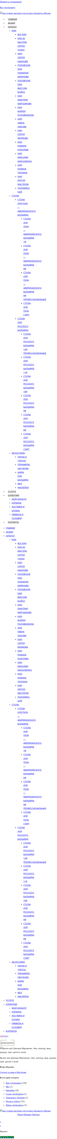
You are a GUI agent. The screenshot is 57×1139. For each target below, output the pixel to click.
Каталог (12, 26)
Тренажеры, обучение (15, 1098)
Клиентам (13, 495)
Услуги (12, 491)
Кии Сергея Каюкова (23, 57)
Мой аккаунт (19, 499)
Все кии (22, 34)
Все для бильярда (7, 7)
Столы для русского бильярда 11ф (28, 365)
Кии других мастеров (23, 180)
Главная (12, 19)
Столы (15, 195)
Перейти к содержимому (11, 2)
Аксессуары (18, 453)
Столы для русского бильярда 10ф (28, 384)
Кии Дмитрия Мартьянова (24, 99)
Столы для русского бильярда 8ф (28, 422)
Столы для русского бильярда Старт (28, 441)
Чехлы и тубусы (13, 1101)
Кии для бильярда (13, 1083)
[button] (9, 1039)
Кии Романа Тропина (22, 169)
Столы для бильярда (14, 1094)
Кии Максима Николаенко (25, 157)
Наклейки (23, 487)
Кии (14, 30)
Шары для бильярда (14, 1105)
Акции (11, 23)
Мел (20, 483)
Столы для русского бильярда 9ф (28, 403)
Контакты (13, 522)
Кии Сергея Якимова (23, 134)
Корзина (16, 502)
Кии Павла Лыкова (22, 122)
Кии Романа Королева (23, 146)
